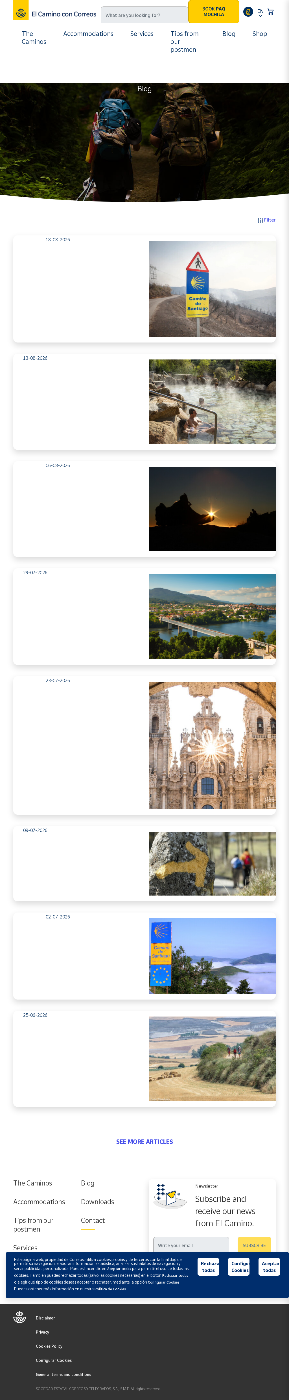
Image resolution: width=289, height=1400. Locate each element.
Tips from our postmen (184, 41)
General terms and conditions (63, 1374)
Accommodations (88, 33)
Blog (229, 33)
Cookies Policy (49, 1346)
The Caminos (34, 37)
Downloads (97, 1202)
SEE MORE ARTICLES (144, 1141)
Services (142, 33)
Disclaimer (45, 1318)
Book (213, 11)
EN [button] (260, 11)
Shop (260, 33)
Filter (269, 220)
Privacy (42, 1332)
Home (28, 70)
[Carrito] (271, 11)
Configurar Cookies (54, 1360)
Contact (93, 1220)
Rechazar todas (210, 1267)
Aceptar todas (271, 1267)
